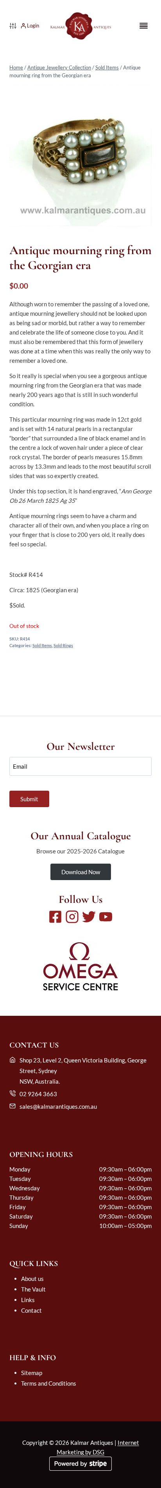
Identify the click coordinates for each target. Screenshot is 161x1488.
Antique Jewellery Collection (59, 67)
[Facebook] (55, 917)
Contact (31, 1310)
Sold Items (107, 67)
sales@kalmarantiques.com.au (58, 1106)
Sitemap (31, 1372)
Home (16, 67)
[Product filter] (12, 25)
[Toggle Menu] (144, 26)
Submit (29, 798)
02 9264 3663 (38, 1093)
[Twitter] (89, 917)
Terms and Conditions (48, 1383)
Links (28, 1299)
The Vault (33, 1289)
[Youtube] (106, 917)
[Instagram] (72, 917)
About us (32, 1278)
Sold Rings (63, 645)
